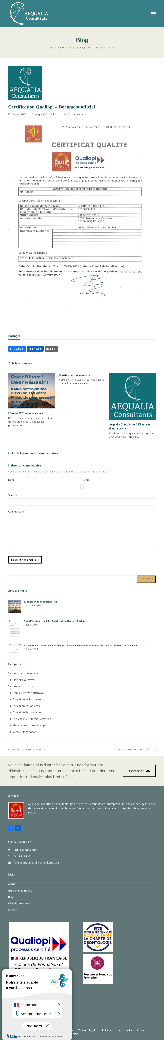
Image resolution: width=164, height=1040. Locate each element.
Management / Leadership (29, 725)
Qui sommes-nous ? (20, 890)
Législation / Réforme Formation (32, 719)
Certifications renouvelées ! (75, 375)
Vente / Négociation (24, 732)
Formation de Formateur (27, 699)
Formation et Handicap (26, 706)
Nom (11, 479)
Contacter (136, 771)
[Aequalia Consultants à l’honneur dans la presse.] (132, 396)
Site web (13, 495)
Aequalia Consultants (47, 114)
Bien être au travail (24, 680)
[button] (153, 13)
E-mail (87, 479)
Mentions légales (88, 1030)
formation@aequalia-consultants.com (37, 862)
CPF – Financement (19, 903)
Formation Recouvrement (28, 712)
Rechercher (146, 579)
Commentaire (17, 511)
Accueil (54, 47)
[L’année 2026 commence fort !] (31, 390)
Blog (62, 47)
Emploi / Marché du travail (28, 693)
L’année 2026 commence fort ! (26, 413)
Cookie (141, 1030)
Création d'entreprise (26, 686)
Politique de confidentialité (117, 1030)
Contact (12, 910)
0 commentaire (77, 114)
